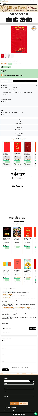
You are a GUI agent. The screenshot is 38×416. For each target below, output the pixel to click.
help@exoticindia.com (19, 309)
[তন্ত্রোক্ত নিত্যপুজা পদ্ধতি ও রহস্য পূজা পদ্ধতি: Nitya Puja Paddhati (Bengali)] (17, 151)
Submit (5, 369)
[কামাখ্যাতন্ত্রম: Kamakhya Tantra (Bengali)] (28, 151)
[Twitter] (9, 407)
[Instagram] (12, 407)
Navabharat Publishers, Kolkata (14, 87)
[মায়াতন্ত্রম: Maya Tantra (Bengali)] (7, 151)
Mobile (3, 361)
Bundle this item (6, 157)
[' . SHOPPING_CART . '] (35, 0)
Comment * (4, 340)
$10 (4, 71)
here (27, 313)
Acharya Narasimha (16, 241)
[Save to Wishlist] (16, 61)
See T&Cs (21, 123)
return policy (5, 301)
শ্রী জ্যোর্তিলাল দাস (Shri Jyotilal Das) (13, 89)
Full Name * (4, 348)
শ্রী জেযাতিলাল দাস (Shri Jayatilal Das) (6, 155)
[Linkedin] (13, 407)
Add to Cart (25, 81)
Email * (3, 354)
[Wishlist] (33, 0)
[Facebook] (8, 407)
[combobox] (18, 4)
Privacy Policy (26, 367)
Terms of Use (20, 367)
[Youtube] (15, 407)
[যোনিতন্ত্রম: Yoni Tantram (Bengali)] (2, 56)
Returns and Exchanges (8, 112)
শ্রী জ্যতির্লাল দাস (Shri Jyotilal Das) (27, 155)
